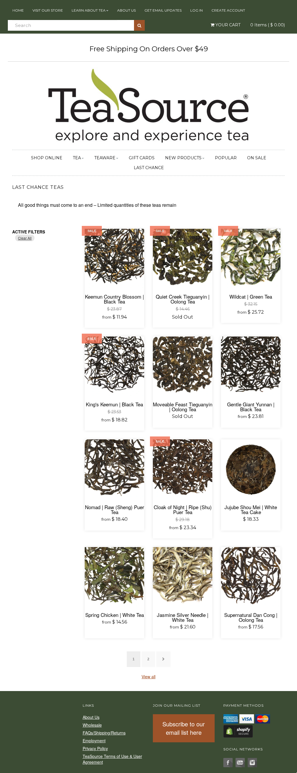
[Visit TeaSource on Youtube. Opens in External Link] (240, 762)
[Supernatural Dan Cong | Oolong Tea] (250, 576)
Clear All (25, 237)
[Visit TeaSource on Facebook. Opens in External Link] (228, 762)
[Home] (148, 104)
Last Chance (149, 167)
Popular (226, 157)
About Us (126, 10)
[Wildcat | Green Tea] (250, 258)
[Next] (163, 659)
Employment (94, 740)
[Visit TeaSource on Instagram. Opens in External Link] (252, 762)
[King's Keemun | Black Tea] (114, 366)
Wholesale (92, 725)
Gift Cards (142, 157)
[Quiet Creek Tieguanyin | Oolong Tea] (182, 258)
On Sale (256, 157)
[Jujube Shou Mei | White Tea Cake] (250, 469)
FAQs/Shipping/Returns (104, 733)
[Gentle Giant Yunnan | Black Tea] (250, 366)
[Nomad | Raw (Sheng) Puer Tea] (114, 469)
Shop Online (46, 157)
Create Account (228, 10)
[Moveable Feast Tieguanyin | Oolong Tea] (182, 366)
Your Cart (227, 25)
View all (148, 676)
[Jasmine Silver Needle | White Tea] (182, 576)
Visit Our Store (47, 10)
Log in (196, 10)
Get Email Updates (163, 10)
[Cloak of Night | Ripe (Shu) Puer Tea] (182, 469)
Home (18, 10)
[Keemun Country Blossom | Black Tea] (114, 258)
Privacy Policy (95, 748)
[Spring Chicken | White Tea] (114, 576)
